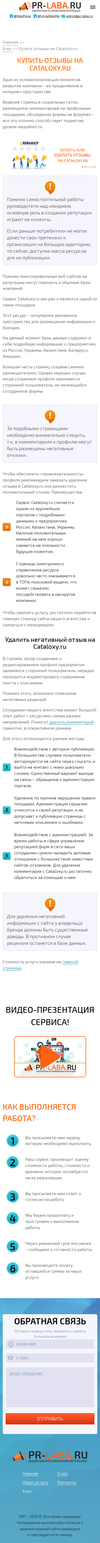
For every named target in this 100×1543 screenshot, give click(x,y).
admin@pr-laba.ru (79, 16)
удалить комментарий (71, 721)
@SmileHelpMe (48, 16)
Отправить (50, 1418)
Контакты (66, 1482)
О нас (62, 1473)
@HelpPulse (22, 16)
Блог (8, 48)
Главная (10, 41)
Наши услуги (35, 1482)
